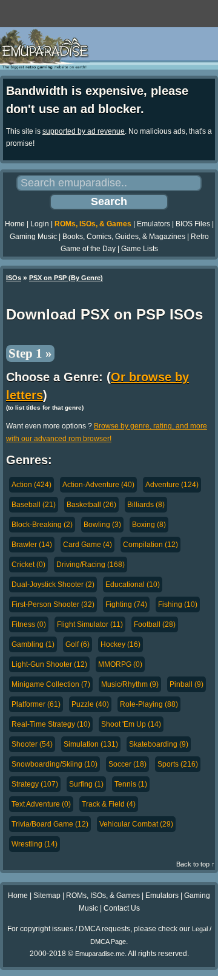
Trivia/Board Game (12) (50, 824)
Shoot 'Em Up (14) (131, 724)
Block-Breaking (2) (42, 524)
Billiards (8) (146, 504)
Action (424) (31, 484)
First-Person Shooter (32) (53, 604)
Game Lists (139, 248)
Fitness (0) (29, 624)
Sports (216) (177, 764)
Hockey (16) (120, 644)
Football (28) (155, 624)
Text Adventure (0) (41, 804)
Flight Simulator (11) (90, 624)
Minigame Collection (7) (51, 684)
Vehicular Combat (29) (136, 824)
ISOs (13, 277)
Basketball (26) (91, 504)
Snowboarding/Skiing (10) (54, 764)
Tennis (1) (130, 784)
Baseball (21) (34, 504)
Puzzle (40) (90, 704)
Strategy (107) (35, 784)
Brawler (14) (32, 544)
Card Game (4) (87, 544)
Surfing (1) (86, 784)
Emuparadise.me (100, 953)
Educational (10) (132, 584)
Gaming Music (33, 236)
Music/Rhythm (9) (130, 684)
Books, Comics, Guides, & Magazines (123, 236)
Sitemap (47, 895)
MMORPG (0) (120, 664)
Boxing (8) (149, 524)
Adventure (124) (172, 484)
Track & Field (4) (109, 804)
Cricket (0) (28, 564)
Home (15, 224)
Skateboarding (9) (158, 744)
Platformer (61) (36, 704)
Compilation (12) (150, 544)
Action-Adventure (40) (98, 484)
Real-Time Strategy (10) (51, 724)
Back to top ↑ (195, 864)
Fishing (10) (177, 604)
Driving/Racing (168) (90, 564)
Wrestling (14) (35, 844)
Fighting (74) (126, 604)
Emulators (153, 224)
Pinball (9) (186, 684)
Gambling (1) (33, 644)
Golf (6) (77, 644)
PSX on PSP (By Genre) (66, 277)
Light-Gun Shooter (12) (49, 664)
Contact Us (122, 908)
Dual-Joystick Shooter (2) (53, 584)
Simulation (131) (91, 744)
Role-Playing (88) (149, 704)
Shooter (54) (32, 744)
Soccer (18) (127, 764)
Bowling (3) (102, 524)
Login (39, 224)
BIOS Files (193, 224)
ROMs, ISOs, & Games (92, 224)
